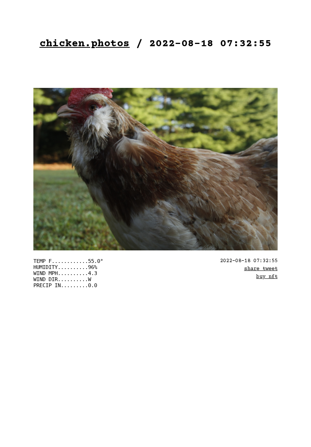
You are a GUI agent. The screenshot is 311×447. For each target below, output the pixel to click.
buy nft (267, 277)
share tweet (261, 269)
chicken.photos (84, 44)
